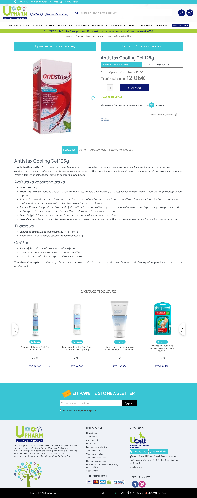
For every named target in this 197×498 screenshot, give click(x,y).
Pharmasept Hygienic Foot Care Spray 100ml (35, 348)
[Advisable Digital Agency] (118, 492)
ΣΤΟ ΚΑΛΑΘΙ (134, 87)
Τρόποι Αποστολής (95, 454)
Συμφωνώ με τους (79, 410)
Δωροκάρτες (92, 436)
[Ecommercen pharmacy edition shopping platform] (150, 492)
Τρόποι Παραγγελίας (96, 457)
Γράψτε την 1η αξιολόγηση (162, 114)
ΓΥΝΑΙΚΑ (37, 25)
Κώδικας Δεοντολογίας (96, 447)
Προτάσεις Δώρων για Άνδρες (55, 46)
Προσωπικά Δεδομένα (96, 461)
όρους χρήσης (89, 410)
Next (182, 329)
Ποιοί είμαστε (92, 443)
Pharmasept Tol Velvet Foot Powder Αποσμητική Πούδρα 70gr (77, 348)
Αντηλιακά (36, 14)
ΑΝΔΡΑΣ (50, 25)
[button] (76, 13)
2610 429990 (160, 451)
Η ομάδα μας (92, 433)
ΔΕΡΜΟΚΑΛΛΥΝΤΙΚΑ (19, 25)
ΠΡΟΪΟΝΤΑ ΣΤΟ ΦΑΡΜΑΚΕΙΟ (154, 25)
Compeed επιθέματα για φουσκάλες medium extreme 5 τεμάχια (162, 348)
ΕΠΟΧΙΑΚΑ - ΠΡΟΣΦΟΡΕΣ (123, 25)
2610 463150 (139, 451)
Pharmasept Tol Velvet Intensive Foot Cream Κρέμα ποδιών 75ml (119, 348)
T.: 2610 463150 (71, 1)
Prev (15, 329)
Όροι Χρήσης (92, 470)
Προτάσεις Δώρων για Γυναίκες (142, 46)
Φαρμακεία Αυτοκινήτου (56, 14)
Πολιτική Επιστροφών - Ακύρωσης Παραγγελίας (102, 465)
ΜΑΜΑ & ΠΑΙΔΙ (65, 25)
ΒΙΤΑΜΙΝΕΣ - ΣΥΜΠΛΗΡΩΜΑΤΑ (91, 25)
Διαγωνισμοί (92, 440)
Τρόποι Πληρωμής (94, 450)
